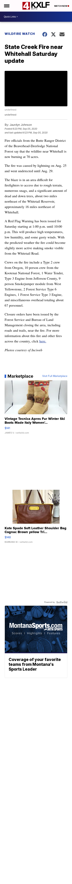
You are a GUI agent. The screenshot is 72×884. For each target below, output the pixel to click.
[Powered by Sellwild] (61, 602)
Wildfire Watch (20, 34)
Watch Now (61, 6)
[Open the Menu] (6, 6)
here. (42, 341)
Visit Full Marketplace (54, 376)
